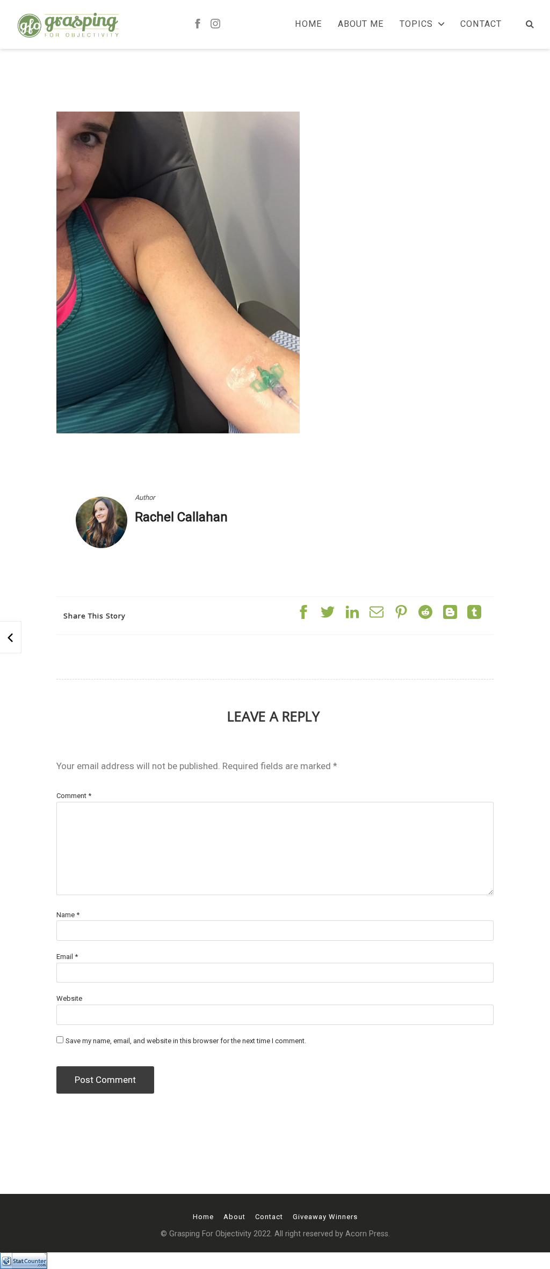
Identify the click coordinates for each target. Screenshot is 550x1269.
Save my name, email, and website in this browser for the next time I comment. (186, 1041)
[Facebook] (197, 24)
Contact (481, 24)
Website (69, 998)
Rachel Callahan (181, 517)
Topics (416, 24)
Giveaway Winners (325, 1217)
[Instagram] (215, 24)
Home (308, 24)
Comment (73, 796)
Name (67, 915)
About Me (360, 24)
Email (67, 957)
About (234, 1217)
